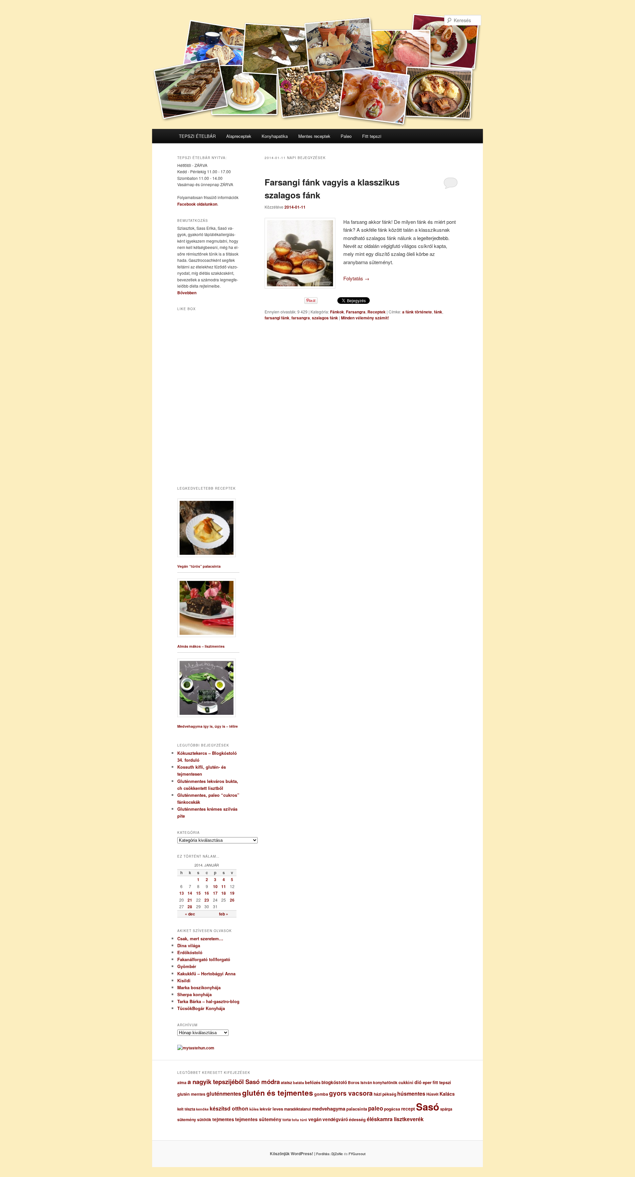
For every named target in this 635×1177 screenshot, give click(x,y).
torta (286, 1119)
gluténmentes (223, 1093)
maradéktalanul (297, 1109)
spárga (446, 1109)
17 (215, 893)
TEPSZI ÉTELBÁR (197, 136)
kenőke (202, 1109)
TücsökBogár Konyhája (201, 1008)
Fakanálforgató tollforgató (203, 959)
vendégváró (335, 1119)
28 (190, 907)
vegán (314, 1119)
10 (215, 886)
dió (418, 1082)
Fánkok (337, 312)
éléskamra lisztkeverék (395, 1119)
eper (427, 1082)
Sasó (427, 1107)
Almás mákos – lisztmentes (201, 646)
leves (278, 1109)
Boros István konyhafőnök (373, 1082)
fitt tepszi (442, 1082)
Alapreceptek (238, 136)
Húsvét (432, 1094)
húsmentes (411, 1093)
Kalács (447, 1093)
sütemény (186, 1119)
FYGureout (357, 1154)
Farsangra (355, 312)
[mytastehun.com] (195, 1048)
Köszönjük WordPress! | (300, 1154)
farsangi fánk (277, 318)
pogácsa (392, 1109)
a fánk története (417, 312)
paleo (375, 1108)
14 (190, 893)
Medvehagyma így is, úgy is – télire (207, 726)
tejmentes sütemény (258, 1119)
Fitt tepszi (371, 136)
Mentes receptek (314, 136)
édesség (357, 1119)
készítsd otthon (229, 1108)
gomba (321, 1094)
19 (232, 893)
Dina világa (188, 945)
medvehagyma (328, 1108)
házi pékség (385, 1094)
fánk (438, 312)
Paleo (346, 136)
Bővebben (186, 293)
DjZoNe (337, 1154)
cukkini (406, 1082)
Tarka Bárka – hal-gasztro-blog (208, 1001)
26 (232, 900)
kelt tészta (186, 1109)
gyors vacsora (351, 1093)
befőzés (312, 1082)
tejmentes (223, 1119)
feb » (223, 914)
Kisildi (183, 980)
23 (206, 900)
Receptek (376, 312)
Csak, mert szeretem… (200, 938)
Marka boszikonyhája (199, 987)
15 (198, 893)
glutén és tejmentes (277, 1092)
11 (223, 886)
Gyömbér (186, 966)
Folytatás (356, 278)
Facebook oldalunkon (197, 204)
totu (295, 1119)
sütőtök (204, 1119)
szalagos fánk (325, 318)
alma (182, 1082)
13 (181, 893)
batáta (298, 1082)
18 (223, 893)
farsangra (300, 318)
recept (408, 1109)
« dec (190, 914)
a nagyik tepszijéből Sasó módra (234, 1081)
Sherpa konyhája (194, 994)
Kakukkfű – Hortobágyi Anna (206, 973)
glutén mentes (191, 1094)
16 (206, 893)
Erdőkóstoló (189, 952)
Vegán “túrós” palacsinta (199, 566)
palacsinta (356, 1109)
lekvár (266, 1109)
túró (303, 1119)
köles (254, 1109)
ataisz (286, 1082)
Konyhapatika (275, 136)
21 (190, 900)
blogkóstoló (334, 1082)
